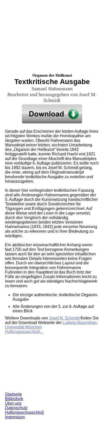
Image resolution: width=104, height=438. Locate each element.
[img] (52, 31)
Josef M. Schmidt (64, 318)
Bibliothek (14, 399)
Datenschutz (16, 408)
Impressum (15, 417)
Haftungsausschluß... (24, 332)
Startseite (13, 394)
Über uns (13, 403)
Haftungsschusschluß (24, 412)
